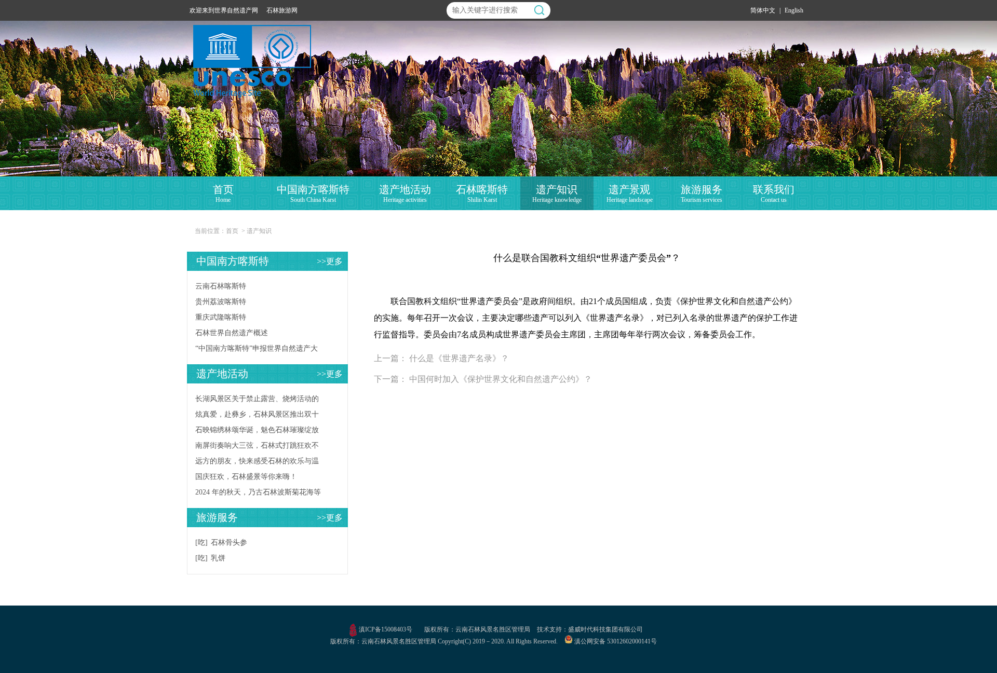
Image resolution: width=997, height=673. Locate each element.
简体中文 (762, 10)
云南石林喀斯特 (220, 286)
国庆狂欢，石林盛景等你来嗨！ (246, 476)
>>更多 (330, 261)
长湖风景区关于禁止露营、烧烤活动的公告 (257, 401)
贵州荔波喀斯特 (220, 302)
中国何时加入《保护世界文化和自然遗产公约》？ (500, 379)
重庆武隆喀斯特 (220, 317)
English (794, 10)
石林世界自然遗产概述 (231, 333)
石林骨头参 (229, 542)
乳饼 (218, 558)
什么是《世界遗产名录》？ (459, 358)
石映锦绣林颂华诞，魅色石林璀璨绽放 (257, 430)
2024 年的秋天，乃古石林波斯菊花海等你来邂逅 (258, 494)
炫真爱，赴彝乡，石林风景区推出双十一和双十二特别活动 (257, 416)
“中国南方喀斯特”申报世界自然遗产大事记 (256, 350)
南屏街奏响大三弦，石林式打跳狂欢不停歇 (257, 448)
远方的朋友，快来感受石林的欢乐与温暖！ (257, 463)
